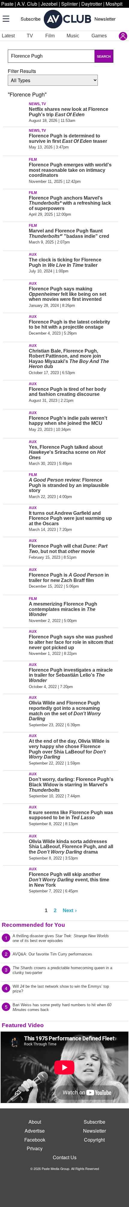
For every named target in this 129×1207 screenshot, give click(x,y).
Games (99, 35)
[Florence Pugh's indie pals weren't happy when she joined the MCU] (15, 422)
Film (50, 35)
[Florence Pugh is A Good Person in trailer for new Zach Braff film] (15, 579)
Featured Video (23, 1025)
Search (104, 56)
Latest (8, 35)
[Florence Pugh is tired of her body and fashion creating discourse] (15, 393)
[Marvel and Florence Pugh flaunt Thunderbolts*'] (15, 235)
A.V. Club (27, 3)
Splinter (69, 3)
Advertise (35, 1130)
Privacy (35, 1148)
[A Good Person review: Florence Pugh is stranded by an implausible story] (15, 484)
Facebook (34, 1139)
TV (30, 35)
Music (73, 35)
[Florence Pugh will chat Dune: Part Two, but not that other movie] (15, 550)
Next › (70, 910)
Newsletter (105, 19)
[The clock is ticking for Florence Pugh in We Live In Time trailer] (15, 264)
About (34, 1121)
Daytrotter (91, 3)
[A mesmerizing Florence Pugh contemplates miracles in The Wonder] (15, 608)
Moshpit (114, 3)
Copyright (94, 1139)
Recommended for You (33, 925)
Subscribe (30, 19)
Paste (7, 3)
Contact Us (64, 1157)
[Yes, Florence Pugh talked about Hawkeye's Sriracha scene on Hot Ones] (15, 451)
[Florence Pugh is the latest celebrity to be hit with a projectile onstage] (15, 326)
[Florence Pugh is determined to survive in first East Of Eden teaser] (15, 140)
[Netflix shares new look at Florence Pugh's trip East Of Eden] (15, 113)
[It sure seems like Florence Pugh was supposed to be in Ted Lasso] (15, 817)
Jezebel (49, 3)
